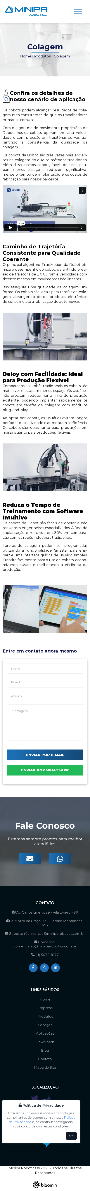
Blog (45, 1050)
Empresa (45, 1008)
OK (71, 1135)
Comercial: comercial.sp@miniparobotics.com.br (45, 944)
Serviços (45, 1025)
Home (25, 56)
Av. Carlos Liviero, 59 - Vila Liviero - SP (47, 912)
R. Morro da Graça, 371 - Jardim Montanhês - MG (47, 923)
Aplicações (45, 1033)
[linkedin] (55, 967)
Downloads (45, 1042)
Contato (45, 1059)
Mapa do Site (45, 1067)
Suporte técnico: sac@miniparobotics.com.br (46, 933)
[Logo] (26, 11)
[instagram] (44, 967)
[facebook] (33, 967)
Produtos (42, 56)
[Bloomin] (45, 1189)
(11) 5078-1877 (47, 955)
